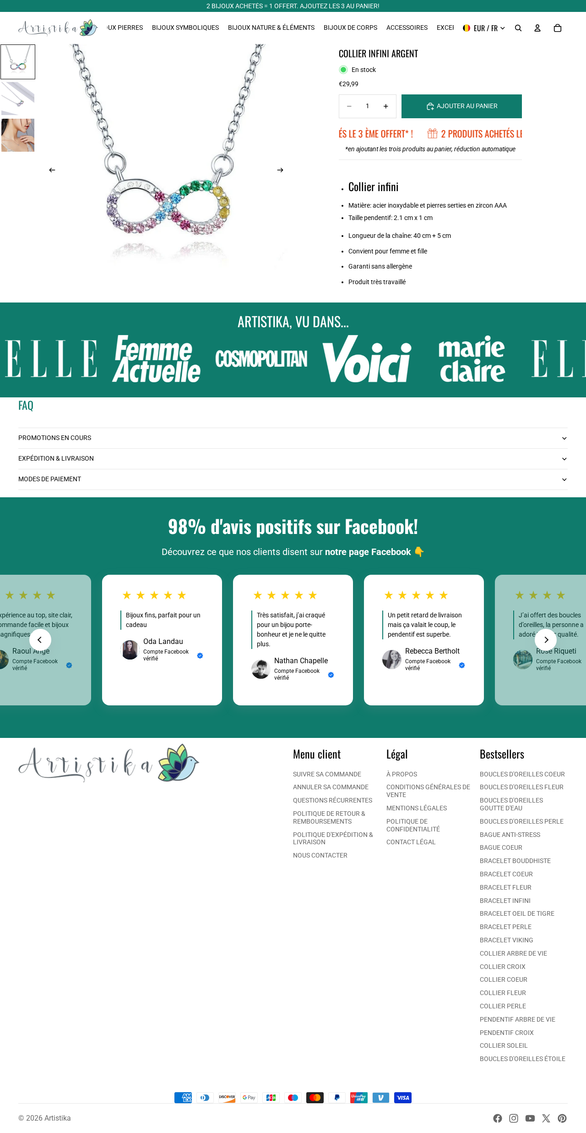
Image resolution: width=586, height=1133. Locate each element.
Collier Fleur (503, 992)
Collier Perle (503, 1006)
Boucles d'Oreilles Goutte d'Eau (511, 804)
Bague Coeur (501, 847)
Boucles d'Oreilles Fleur (522, 787)
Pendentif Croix (507, 1032)
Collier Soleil (504, 1045)
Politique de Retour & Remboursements (329, 817)
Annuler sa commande (331, 787)
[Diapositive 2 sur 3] (17, 98)
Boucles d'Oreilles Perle (522, 821)
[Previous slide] (40, 640)
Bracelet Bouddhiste (515, 860)
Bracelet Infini (505, 900)
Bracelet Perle (506, 926)
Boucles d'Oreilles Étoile (522, 1058)
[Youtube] (530, 1118)
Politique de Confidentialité (413, 825)
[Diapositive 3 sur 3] (17, 135)
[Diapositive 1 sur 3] (17, 61)
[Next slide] (546, 640)
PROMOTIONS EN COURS (54, 437)
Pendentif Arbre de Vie (517, 1019)
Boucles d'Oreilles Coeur (522, 774)
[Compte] (537, 28)
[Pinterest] (562, 1118)
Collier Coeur (503, 979)
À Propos (401, 774)
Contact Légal (411, 842)
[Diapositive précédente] (49, 171)
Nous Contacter (320, 855)
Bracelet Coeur (506, 874)
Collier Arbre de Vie (513, 953)
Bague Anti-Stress (510, 834)
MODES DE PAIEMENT (49, 479)
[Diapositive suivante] (283, 171)
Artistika (57, 1118)
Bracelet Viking (506, 940)
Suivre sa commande (327, 774)
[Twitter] (546, 1118)
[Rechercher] (518, 28)
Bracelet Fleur (506, 887)
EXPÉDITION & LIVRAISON (56, 458)
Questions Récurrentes (332, 800)
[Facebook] (497, 1118)
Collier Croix (503, 966)
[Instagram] (513, 1118)
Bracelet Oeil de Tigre (517, 913)
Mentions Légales (416, 808)
